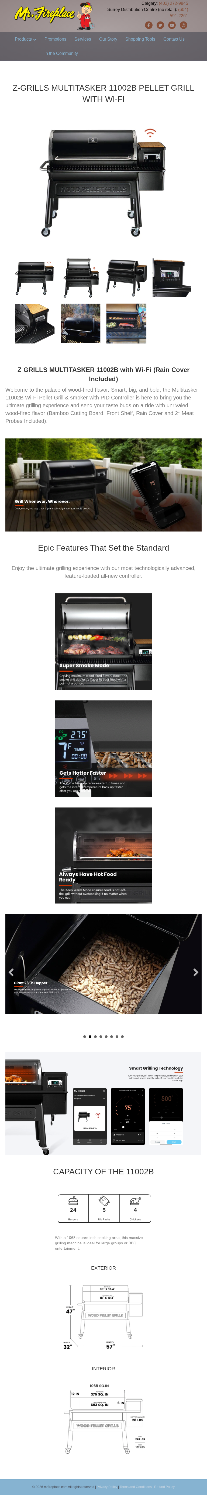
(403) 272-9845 (173, 3)
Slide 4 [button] (100, 1036)
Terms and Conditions (136, 1487)
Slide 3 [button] (95, 1036)
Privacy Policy (107, 1487)
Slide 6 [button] (111, 1036)
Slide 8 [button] (122, 1036)
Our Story (108, 39)
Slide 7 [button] (117, 1036)
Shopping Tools (140, 39)
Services (82, 39)
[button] (11, 972)
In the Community (61, 53)
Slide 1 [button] (84, 1036)
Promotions (55, 39)
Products (23, 39)
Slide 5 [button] (106, 1036)
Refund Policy (164, 1487)
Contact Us (174, 39)
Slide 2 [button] (90, 1036)
